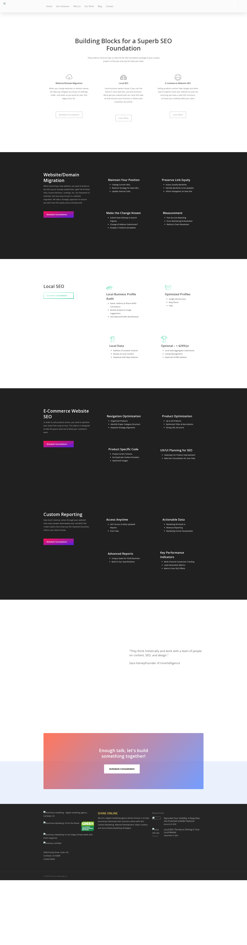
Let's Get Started (15, 933)
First (16, 918)
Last (57, 918)
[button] (69, 115)
